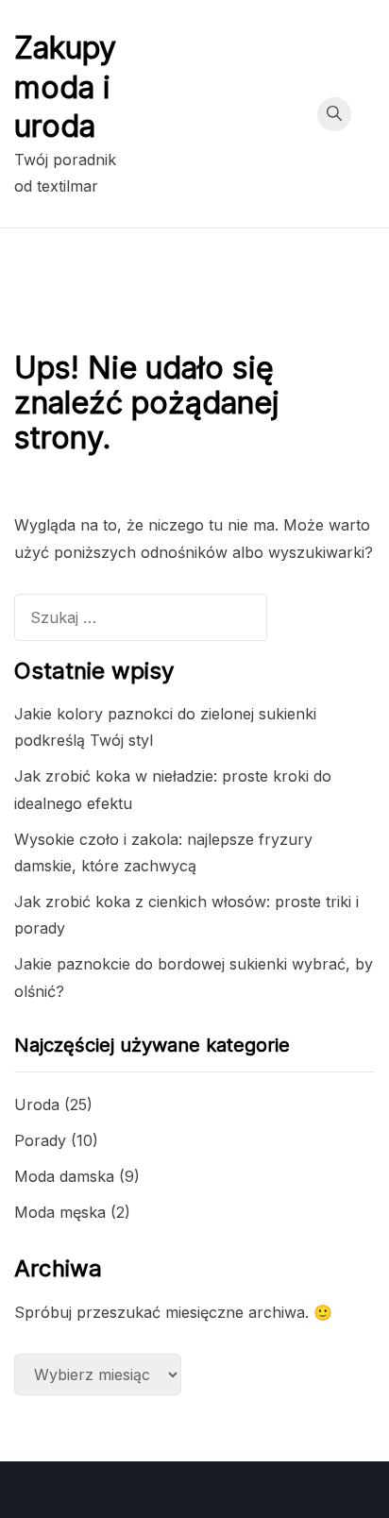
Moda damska (64, 1176)
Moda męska (60, 1212)
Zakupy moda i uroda (65, 86)
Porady (40, 1140)
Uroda (36, 1104)
